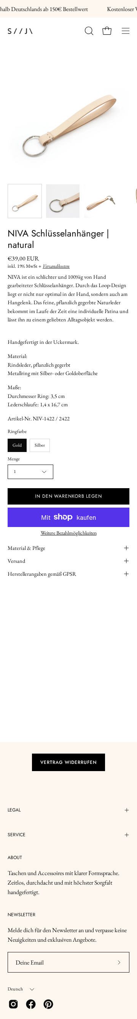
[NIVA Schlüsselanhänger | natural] (25, 201)
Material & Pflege (26, 547)
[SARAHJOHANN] (42, 31)
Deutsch (15, 989)
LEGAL (14, 810)
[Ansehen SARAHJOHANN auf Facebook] (31, 1004)
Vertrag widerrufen (68, 762)
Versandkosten (56, 266)
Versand (16, 560)
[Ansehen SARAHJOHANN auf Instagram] (13, 1004)
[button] (88, 31)
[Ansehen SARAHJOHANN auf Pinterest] (48, 1004)
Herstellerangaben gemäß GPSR (42, 573)
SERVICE (16, 834)
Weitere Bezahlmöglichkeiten (69, 532)
